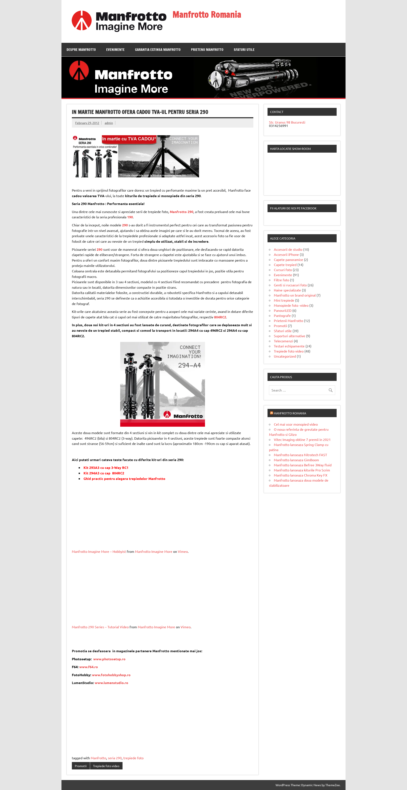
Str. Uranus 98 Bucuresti (287, 122)
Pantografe (282, 315)
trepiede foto (133, 758)
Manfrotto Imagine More (153, 551)
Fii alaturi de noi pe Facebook (293, 208)
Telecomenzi (283, 341)
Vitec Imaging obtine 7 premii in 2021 (302, 439)
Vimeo (183, 551)
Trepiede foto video (106, 766)
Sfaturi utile (244, 49)
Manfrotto (98, 758)
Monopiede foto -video (291, 305)
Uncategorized (285, 356)
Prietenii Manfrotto (207, 49)
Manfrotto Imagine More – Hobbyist (99, 551)
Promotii (81, 766)
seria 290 (115, 758)
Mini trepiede (284, 300)
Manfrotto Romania (207, 14)
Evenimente (115, 49)
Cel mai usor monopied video (296, 424)
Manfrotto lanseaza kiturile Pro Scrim (302, 470)
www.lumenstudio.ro (111, 682)
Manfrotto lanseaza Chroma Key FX (300, 475)
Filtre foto (281, 280)
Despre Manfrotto (81, 49)
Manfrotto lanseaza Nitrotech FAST (300, 455)
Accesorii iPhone (286, 254)
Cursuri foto (283, 270)
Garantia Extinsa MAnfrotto (158, 49)
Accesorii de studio (288, 249)
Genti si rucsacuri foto (290, 285)
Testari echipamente (289, 346)
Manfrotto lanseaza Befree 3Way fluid (303, 465)
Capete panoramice (288, 259)
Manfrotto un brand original (295, 295)
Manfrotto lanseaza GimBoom (296, 460)
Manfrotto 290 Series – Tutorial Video (100, 627)
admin (109, 123)
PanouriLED (282, 310)
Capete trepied (285, 264)
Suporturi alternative (289, 336)
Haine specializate (287, 290)
